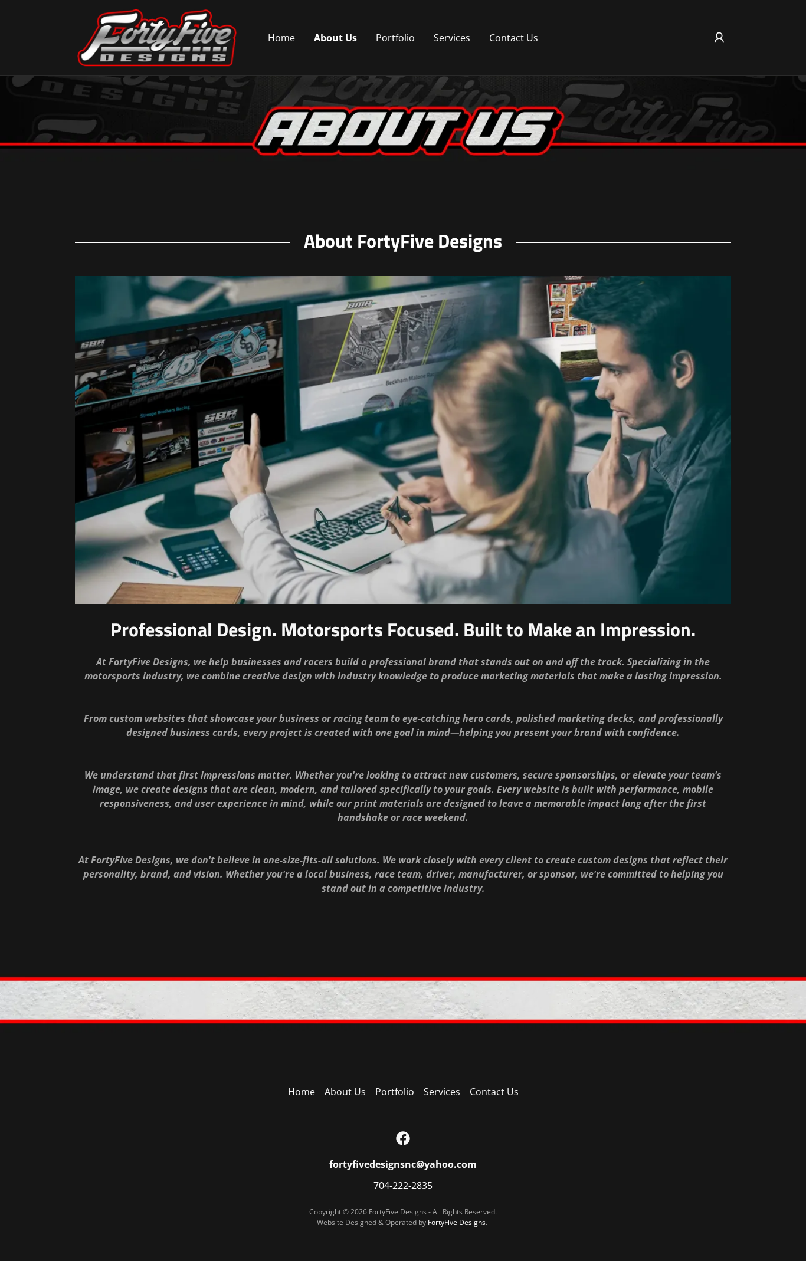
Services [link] (452, 37)
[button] (719, 38)
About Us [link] (335, 37)
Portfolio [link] (395, 37)
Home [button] (301, 1091)
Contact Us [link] (513, 37)
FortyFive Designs (457, 1222)
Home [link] (281, 37)
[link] (157, 36)
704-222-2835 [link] (403, 1185)
